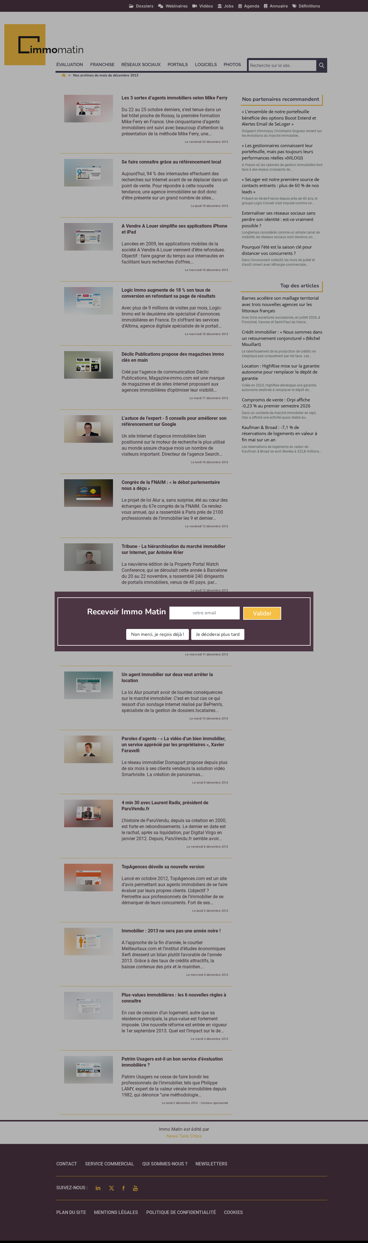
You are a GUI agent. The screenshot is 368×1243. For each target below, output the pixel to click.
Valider (262, 613)
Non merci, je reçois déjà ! (157, 634)
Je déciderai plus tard (217, 634)
